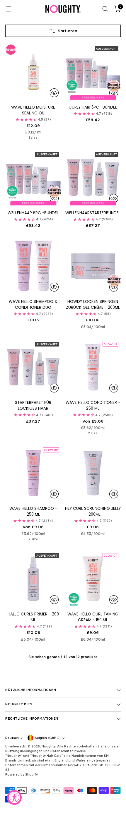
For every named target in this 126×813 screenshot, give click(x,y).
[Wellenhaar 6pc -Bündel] (33, 177)
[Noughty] (63, 9)
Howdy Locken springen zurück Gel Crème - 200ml (93, 304)
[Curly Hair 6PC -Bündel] (93, 72)
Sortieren (67, 30)
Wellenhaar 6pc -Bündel (33, 213)
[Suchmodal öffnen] (105, 9)
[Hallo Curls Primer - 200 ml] (33, 579)
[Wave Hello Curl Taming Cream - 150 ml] (93, 579)
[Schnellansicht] (54, 93)
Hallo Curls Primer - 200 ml (33, 617)
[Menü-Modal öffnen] (8, 9)
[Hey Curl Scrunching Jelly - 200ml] (93, 473)
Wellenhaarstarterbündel (92, 213)
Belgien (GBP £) (48, 738)
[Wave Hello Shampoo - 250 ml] (33, 473)
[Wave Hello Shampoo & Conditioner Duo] (33, 266)
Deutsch (12, 738)
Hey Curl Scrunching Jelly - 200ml (93, 511)
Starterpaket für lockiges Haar (33, 405)
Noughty (48, 746)
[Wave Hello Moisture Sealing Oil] (33, 72)
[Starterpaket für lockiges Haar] (33, 367)
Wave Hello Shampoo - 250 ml (33, 511)
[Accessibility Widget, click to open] (14, 797)
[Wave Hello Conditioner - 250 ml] (93, 367)
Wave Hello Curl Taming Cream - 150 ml (92, 617)
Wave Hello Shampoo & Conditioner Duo (33, 304)
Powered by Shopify (21, 774)
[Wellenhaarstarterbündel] (93, 177)
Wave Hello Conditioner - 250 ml (93, 405)
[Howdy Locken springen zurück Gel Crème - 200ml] (93, 266)
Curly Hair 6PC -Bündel (93, 107)
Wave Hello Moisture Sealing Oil (33, 110)
